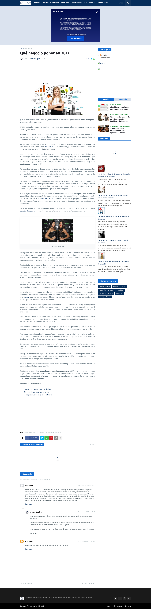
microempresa (49, 432)
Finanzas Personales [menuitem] (51, 3)
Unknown (29, 541)
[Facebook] (88, 58)
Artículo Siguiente (88, 583)
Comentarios (105, 58)
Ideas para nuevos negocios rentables (38, 395)
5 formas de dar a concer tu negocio (37, 392)
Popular (106, 99)
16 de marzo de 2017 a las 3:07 (86, 541)
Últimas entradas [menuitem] (78, 3)
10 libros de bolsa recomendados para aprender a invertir (117, 131)
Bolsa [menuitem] (36, 3)
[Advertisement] (57, 414)
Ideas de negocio (38, 432)
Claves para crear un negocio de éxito (38, 389)
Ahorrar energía (105, 287)
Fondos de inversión (106, 293)
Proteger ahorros (105, 297)
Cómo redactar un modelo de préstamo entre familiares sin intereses (120, 119)
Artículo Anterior (26, 583)
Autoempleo (29, 48)
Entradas (104, 55)
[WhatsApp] (94, 58)
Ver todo (92, 444)
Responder (28, 504)
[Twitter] (91, 58)
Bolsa (123, 287)
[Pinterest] (51, 438)
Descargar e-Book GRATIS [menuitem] (98, 3)
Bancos (115, 287)
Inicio (22, 48)
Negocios (58, 432)
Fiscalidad (120, 290)
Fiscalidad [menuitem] (65, 3)
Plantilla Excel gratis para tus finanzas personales (120, 108)
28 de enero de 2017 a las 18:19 (86, 485)
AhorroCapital (36, 512)
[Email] (56, 438)
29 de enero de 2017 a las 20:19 (86, 512)
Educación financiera (106, 290)
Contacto (128, 606)
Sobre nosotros (118, 606)
